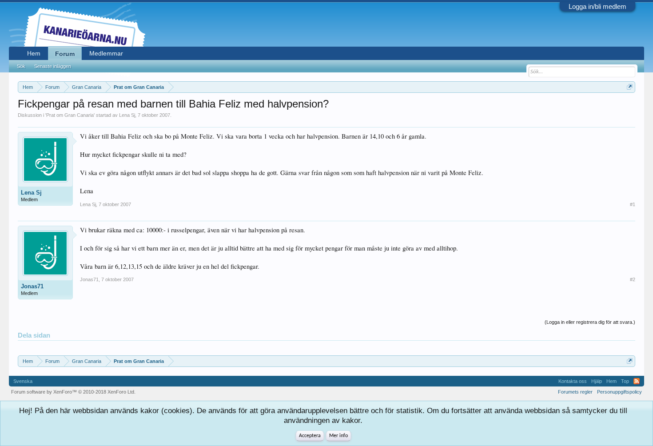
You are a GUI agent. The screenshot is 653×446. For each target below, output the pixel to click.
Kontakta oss (572, 381)
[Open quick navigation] (630, 87)
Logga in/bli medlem (597, 6)
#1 (632, 204)
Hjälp (596, 381)
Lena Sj (127, 115)
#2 (632, 279)
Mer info (338, 435)
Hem (33, 53)
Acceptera (310, 435)
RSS (636, 381)
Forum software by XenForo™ (73, 391)
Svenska (22, 381)
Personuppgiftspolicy (619, 391)
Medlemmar (106, 53)
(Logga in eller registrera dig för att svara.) (590, 322)
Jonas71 (32, 286)
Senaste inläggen (52, 66)
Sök (21, 66)
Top (625, 381)
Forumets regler (575, 391)
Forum (65, 53)
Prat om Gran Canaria (70, 115)
